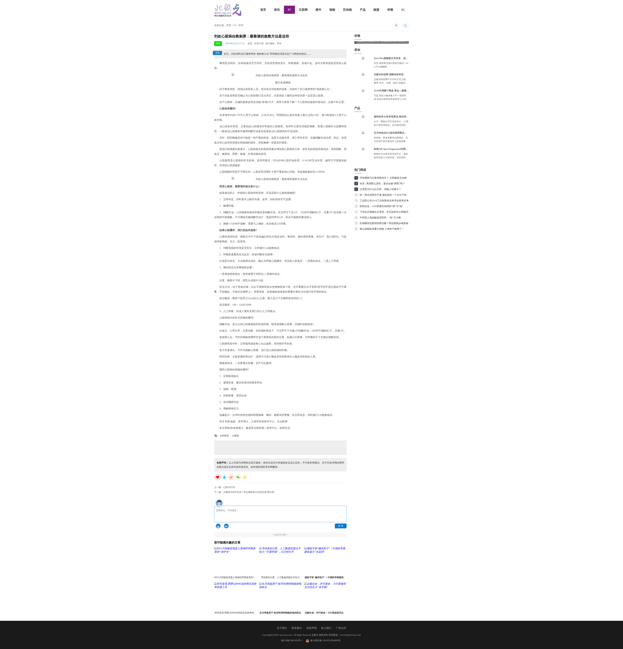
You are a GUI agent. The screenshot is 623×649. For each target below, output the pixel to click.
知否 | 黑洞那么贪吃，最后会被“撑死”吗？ (382, 183)
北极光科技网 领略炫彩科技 (389, 74)
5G (403, 9)
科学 (241, 25)
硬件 (318, 9)
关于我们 (282, 628)
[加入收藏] (217, 477)
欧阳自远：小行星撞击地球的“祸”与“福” (381, 206)
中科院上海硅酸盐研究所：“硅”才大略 (380, 217)
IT (289, 9)
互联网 (303, 9)
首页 (263, 9)
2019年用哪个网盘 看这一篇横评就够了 (391, 90)
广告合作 (341, 628)
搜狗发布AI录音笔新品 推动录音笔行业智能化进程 (391, 116)
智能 (332, 9)
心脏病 (235, 436)
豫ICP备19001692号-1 (292, 640)
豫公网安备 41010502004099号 (325, 640)
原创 (357, 49)
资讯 (277, 9)
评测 (390, 9)
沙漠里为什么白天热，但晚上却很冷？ (380, 189)
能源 (376, 9)
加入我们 (326, 628)
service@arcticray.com (350, 635)
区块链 (347, 9)
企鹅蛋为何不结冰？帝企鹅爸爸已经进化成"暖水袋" (249, 492)
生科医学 (224, 436)
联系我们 (297, 628)
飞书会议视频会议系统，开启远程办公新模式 (384, 212)
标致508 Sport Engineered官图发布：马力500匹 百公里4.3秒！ (391, 149)
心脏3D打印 (229, 487)
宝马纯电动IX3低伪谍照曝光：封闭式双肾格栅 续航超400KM (390, 132)
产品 (363, 9)
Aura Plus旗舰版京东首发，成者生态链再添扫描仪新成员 (391, 58)
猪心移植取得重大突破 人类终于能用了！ (382, 229)
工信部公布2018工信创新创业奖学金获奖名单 (384, 200)
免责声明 (311, 628)
